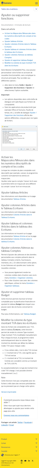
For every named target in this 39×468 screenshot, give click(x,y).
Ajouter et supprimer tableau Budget (19, 60)
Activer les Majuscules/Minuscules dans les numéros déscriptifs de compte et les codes (20, 36)
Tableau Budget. (30, 314)
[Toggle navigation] (36, 3)
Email (11, 425)
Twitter (20, 422)
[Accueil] (8, 3)
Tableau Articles (19, 236)
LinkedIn (4, 425)
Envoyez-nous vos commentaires (16, 415)
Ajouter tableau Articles (14, 41)
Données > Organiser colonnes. (21, 278)
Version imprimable (8, 392)
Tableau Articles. (19, 199)
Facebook (28, 422)
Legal (2, 461)
